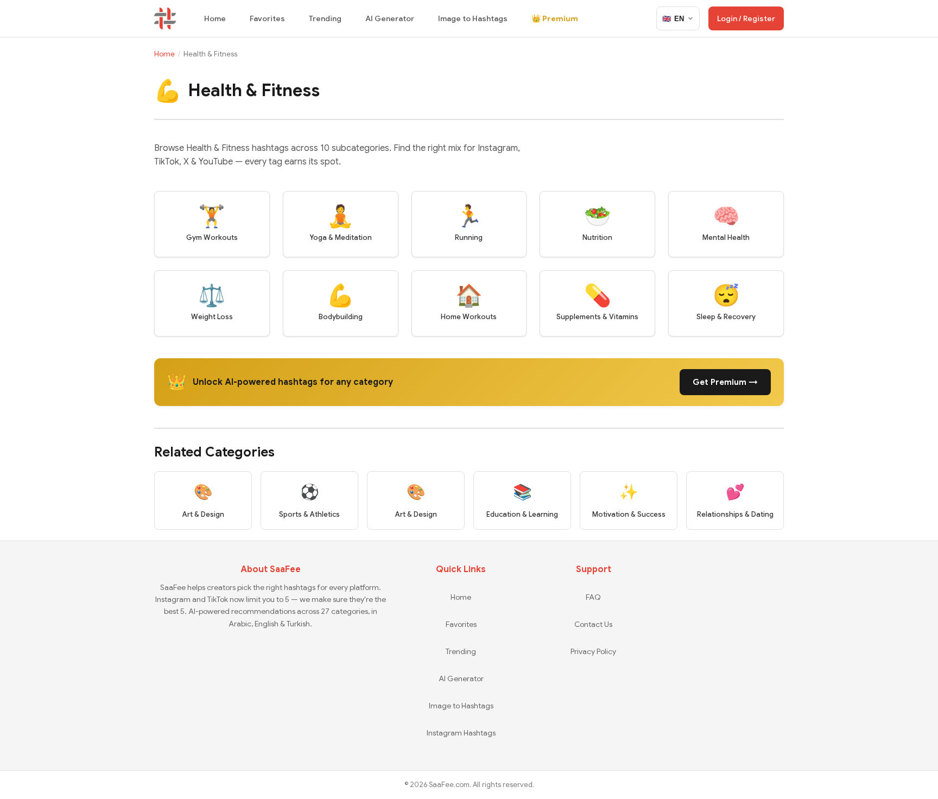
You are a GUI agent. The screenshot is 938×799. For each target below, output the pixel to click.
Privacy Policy (593, 651)
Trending (325, 18)
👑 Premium (554, 18)
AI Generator (389, 18)
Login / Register (746, 18)
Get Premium (725, 382)
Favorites (267, 18)
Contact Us (593, 624)
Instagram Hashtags (461, 733)
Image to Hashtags (473, 18)
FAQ (593, 597)
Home (215, 18)
